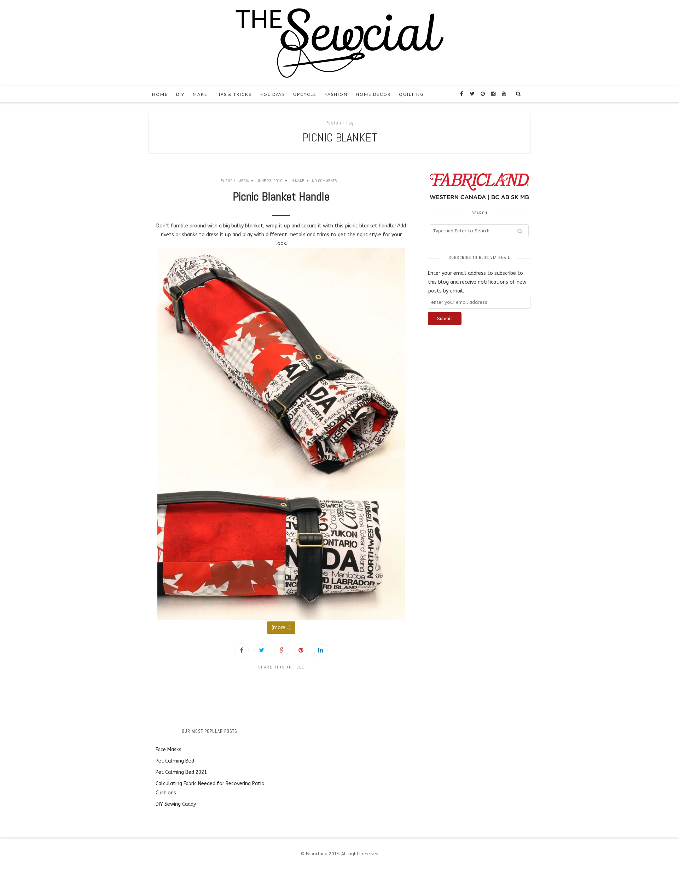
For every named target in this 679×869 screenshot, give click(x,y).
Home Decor (373, 94)
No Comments (324, 181)
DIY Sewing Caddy (176, 804)
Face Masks (168, 750)
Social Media (237, 181)
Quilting (411, 94)
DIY (180, 94)
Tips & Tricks (233, 94)
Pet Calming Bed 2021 (181, 772)
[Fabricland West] (339, 43)
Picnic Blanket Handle (281, 196)
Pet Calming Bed (175, 761)
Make (200, 94)
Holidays (272, 94)
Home (160, 94)
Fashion (336, 94)
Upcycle (305, 94)
